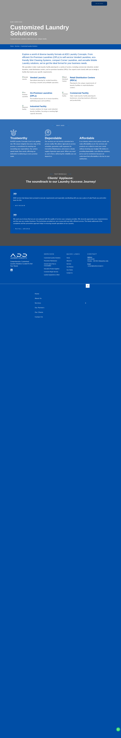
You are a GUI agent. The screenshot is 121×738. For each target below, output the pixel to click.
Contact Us (70, 273)
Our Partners (70, 267)
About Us (69, 260)
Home (12, 46)
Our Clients (70, 270)
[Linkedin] (11, 270)
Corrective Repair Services (51, 271)
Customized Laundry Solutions (52, 258)
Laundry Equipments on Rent (51, 274)
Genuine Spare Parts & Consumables (50, 264)
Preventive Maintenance (50, 260)
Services (17, 46)
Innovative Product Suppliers (51, 268)
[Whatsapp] (118, 729)
